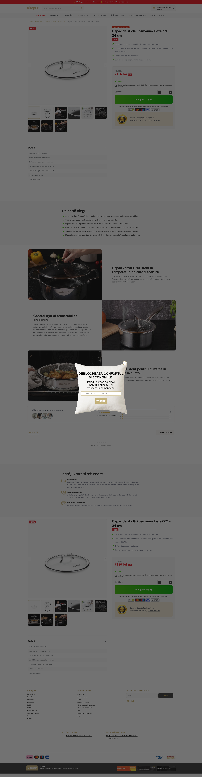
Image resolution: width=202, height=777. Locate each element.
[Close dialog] (124, 363)
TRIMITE (101, 401)
